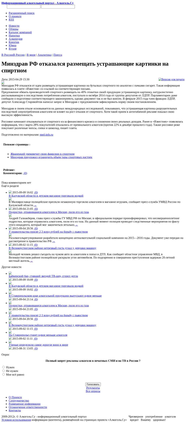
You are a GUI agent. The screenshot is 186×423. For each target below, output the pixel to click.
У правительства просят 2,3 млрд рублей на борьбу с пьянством (48, 231)
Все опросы (93, 391)
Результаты (93, 387)
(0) (25, 173)
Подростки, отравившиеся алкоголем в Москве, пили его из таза (49, 212)
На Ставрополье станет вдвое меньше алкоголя (38, 334)
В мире (31, 54)
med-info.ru (46, 134)
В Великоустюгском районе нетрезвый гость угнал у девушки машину (52, 248)
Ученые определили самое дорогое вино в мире (38, 344)
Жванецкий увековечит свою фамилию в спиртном (42, 153)
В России (7, 54)
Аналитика (44, 54)
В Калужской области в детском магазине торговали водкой (46, 195)
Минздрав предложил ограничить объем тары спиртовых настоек (51, 157)
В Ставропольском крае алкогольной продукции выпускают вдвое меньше (55, 295)
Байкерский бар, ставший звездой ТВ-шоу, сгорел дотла (43, 276)
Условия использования (16, 419)
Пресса (57, 54)
